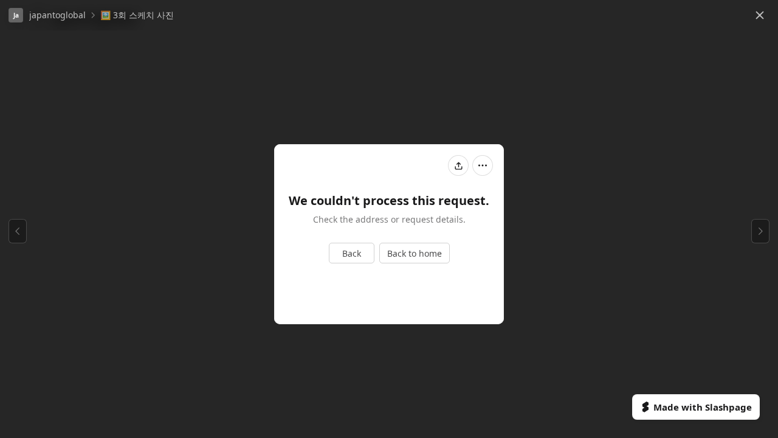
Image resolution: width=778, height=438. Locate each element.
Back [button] (351, 253)
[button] (47, 15)
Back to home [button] (414, 253)
